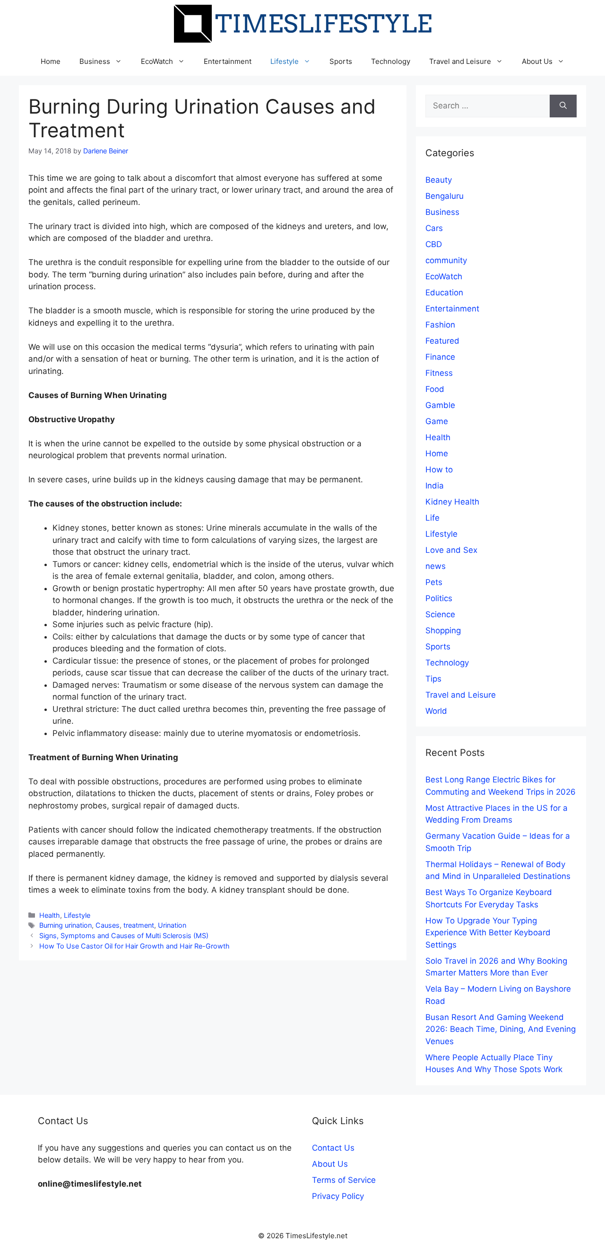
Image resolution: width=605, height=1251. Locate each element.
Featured (442, 341)
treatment (138, 925)
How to (439, 469)
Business (94, 61)
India (434, 485)
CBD (433, 244)
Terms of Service (344, 1180)
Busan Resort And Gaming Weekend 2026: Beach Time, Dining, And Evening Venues (500, 1029)
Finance (440, 357)
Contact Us (333, 1148)
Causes (107, 925)
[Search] (563, 106)
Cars (434, 228)
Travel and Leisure (460, 61)
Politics (438, 598)
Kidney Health (452, 501)
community (446, 260)
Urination (172, 925)
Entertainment (227, 61)
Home (50, 61)
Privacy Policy (338, 1196)
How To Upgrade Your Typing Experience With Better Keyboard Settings (488, 932)
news (435, 566)
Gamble (440, 405)
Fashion (440, 324)
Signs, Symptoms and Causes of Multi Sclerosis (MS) (123, 936)
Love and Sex (451, 550)
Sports (340, 61)
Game (436, 421)
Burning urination (65, 925)
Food (434, 389)
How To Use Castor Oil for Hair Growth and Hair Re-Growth (134, 946)
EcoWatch (157, 61)
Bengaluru (444, 196)
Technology (390, 61)
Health (49, 915)
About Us (537, 61)
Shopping (443, 630)
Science (440, 614)
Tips (433, 678)
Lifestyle (284, 61)
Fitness (439, 373)
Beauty (438, 180)
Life (432, 518)
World (436, 711)
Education (444, 292)
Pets (433, 582)
